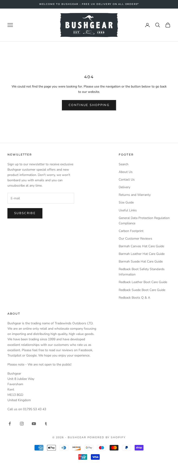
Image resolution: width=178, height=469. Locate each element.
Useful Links (128, 210)
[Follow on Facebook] (9, 423)
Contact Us (127, 179)
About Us (126, 172)
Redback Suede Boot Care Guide (142, 290)
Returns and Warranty (135, 195)
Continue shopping (89, 105)
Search (123, 164)
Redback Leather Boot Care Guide (143, 282)
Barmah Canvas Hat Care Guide (141, 246)
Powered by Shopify (106, 437)
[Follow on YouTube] (34, 423)
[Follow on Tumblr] (46, 423)
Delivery (124, 187)
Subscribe (25, 213)
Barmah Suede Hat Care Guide (141, 261)
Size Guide (126, 202)
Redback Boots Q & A (134, 297)
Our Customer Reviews (135, 238)
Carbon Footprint (131, 231)
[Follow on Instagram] (21, 423)
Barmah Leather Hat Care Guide (142, 254)
